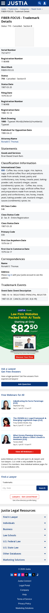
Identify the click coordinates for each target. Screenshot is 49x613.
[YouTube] (15, 574)
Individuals (9, 522)
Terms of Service (24, 599)
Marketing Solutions (14, 559)
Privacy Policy (24, 604)
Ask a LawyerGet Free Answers (11, 370)
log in (9, 275)
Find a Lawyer (9, 476)
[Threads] (26, 574)
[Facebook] (19, 574)
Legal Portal (24, 585)
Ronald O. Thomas (9, 141)
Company (24, 590)
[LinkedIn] (11, 574)
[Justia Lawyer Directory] (37, 574)
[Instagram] (22, 574)
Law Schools (9, 535)
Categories (24, 9)
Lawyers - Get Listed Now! (24, 496)
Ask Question (24, 384)
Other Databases (12, 553)
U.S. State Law (10, 547)
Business (7, 529)
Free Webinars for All (12, 395)
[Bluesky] (30, 574)
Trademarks (13, 9)
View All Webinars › (25, 451)
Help (24, 594)
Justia (3, 9)
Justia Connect (24, 581)
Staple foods (36, 9)
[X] (33, 574)
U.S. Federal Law (11, 541)
